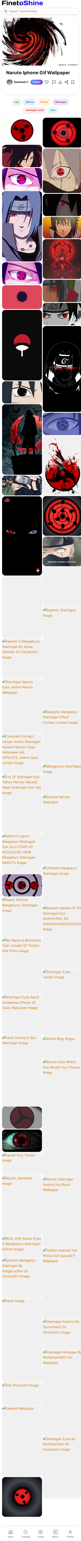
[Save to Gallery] (37, 130)
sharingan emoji (35, 110)
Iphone (30, 102)
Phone (44, 102)
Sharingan (60, 102)
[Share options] (37, 122)
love (53, 110)
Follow (36, 82)
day (17, 102)
